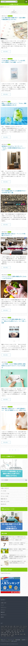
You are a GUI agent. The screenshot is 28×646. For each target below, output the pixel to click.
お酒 (14, 626)
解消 (18, 634)
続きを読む (5, 51)
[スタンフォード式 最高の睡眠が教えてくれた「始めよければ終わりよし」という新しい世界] (14, 341)
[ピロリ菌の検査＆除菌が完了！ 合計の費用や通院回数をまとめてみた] (14, 38)
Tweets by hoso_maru (5, 573)
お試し (11, 626)
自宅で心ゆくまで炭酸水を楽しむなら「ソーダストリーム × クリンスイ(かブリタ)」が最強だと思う (17, 538)
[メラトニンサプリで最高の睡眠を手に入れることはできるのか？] (14, 297)
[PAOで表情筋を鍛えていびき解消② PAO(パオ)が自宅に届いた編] (14, 211)
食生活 (3, 504)
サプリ (11, 627)
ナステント (10, 629)
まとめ (17, 626)
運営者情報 (18, 639)
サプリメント (5, 493)
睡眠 (18, 632)
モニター (22, 629)
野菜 (24, 634)
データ (5, 629)
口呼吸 (2, 632)
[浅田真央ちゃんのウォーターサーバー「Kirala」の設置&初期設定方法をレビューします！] (14, 168)
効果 (20, 631)
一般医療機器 (7, 631)
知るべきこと (5, 501)
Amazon (2, 626)
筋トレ (10, 634)
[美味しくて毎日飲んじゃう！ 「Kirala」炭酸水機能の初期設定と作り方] (14, 124)
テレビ (2, 629)
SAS (8, 626)
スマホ (20, 627)
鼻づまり (8, 635)
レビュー (2, 631)
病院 (15, 632)
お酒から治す (5, 488)
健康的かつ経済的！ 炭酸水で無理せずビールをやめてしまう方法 (17, 549)
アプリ (21, 626)
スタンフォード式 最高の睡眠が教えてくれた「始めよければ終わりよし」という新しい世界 (14, 321)
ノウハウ (14, 629)
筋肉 (13, 634)
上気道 (12, 631)
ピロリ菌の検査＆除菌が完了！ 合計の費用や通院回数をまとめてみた (17, 562)
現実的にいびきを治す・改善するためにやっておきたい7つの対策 (17, 543)
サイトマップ (11, 639)
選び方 (21, 634)
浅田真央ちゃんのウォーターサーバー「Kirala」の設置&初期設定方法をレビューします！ (14, 147)
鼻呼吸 (12, 635)
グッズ (3, 490)
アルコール (25, 626)
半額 (23, 631)
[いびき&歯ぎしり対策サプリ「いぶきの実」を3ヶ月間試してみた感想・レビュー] (14, 81)
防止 (2, 635)
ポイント (18, 629)
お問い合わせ (14, 641)
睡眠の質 (4, 498)
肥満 (16, 634)
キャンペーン (3, 627)
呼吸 (5, 632)
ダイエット (4, 496)
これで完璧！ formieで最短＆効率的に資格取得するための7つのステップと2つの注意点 (14, 365)
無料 (10, 632)
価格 (17, 631)
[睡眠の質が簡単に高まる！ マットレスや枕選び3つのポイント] (14, 254)
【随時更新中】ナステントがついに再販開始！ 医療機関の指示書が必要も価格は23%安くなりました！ (17, 557)
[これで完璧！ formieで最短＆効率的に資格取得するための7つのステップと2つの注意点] (14, 386)
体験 (15, 631)
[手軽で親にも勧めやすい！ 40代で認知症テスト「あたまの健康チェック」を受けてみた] (14, 429)
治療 (8, 632)
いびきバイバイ (14, 4)
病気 (13, 632)
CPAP (6, 626)
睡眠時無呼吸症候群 (4, 634)
